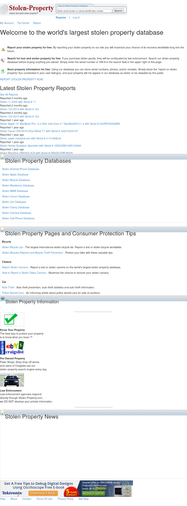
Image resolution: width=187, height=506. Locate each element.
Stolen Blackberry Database (18, 185)
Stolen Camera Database (16, 213)
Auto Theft (8, 287)
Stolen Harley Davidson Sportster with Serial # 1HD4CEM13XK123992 (40, 145)
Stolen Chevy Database (15, 207)
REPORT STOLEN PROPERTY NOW (21, 79)
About (13, 499)
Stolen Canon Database (16, 196)
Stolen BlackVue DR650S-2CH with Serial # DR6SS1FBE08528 (36, 153)
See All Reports (9, 94)
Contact (26, 499)
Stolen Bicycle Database (16, 180)
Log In (76, 17)
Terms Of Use (44, 499)
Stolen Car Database (14, 202)
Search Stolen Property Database (73, 5)
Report (37, 23)
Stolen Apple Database (15, 174)
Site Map (84, 499)
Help (2, 499)
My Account (7, 23)
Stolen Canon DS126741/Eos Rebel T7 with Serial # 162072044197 (39, 131)
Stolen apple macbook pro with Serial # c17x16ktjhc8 (30, 138)
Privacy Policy (65, 499)
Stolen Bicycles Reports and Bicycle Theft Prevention (32, 252)
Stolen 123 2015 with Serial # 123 (19, 109)
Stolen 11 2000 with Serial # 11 (18, 102)
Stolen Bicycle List (12, 247)
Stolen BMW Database (15, 191)
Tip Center (23, 23)
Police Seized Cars (13, 293)
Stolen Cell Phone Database (18, 218)
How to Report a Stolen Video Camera (24, 272)
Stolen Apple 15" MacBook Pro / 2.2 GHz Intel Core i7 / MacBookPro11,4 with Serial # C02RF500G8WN (60, 123)
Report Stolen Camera (15, 267)
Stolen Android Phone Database (20, 169)
